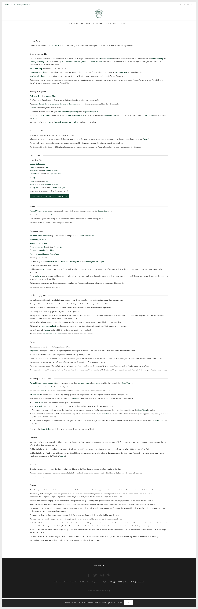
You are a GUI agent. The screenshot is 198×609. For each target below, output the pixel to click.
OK (128, 603)
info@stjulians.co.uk (23, 5)
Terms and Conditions (94, 591)
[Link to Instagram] (188, 4)
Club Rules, (55, 45)
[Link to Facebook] (184, 4)
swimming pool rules (91, 261)
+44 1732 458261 (10, 5)
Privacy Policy (106, 591)
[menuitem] (73, 23)
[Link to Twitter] (180, 4)
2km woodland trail (49, 326)
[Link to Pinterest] (191, 4)
